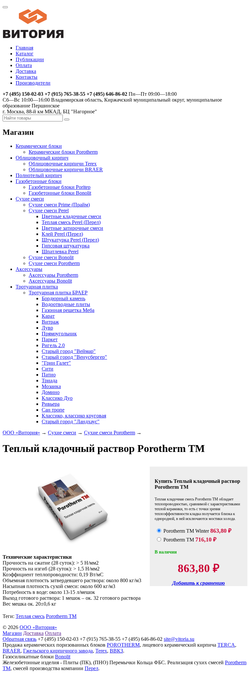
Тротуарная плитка (37, 286)
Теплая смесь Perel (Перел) (71, 222)
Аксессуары (29, 269)
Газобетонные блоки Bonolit (60, 193)
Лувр (47, 327)
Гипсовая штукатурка (66, 245)
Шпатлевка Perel (60, 251)
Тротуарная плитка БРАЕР (58, 292)
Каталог (25, 53)
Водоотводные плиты (66, 304)
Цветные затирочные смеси (72, 228)
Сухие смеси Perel (49, 210)
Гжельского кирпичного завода (58, 650)
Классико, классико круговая (74, 415)
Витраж (50, 322)
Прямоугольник (59, 333)
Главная (24, 47)
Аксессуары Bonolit (50, 281)
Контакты (26, 77)
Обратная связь (19, 639)
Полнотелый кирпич (39, 175)
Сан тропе (53, 410)
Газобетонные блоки (39, 181)
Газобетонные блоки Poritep (59, 187)
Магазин (12, 633)
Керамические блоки (39, 146)
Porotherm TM (61, 616)
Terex (101, 650)
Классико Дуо (57, 398)
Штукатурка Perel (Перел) (70, 240)
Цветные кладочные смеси (71, 216)
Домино (51, 392)
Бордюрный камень (63, 298)
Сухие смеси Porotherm (54, 263)
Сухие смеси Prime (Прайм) (59, 204)
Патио (49, 374)
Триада (49, 380)
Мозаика (51, 386)
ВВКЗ (116, 650)
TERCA (226, 645)
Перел (91, 668)
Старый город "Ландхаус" (71, 421)
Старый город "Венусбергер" (74, 357)
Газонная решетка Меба (68, 310)
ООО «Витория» (21, 432)
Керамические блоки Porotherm (63, 152)
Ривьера (51, 404)
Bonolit (62, 656)
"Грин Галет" (56, 363)
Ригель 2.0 (53, 345)
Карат (48, 316)
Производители (33, 83)
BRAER (12, 650)
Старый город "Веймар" (69, 351)
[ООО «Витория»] (33, 36)
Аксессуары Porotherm (53, 275)
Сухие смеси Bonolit (51, 257)
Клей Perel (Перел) (62, 234)
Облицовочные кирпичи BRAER (66, 169)
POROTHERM (123, 645)
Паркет (50, 339)
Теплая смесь (30, 616)
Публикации (30, 59)
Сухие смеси (30, 199)
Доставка (26, 71)
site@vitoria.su (179, 639)
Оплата (24, 65)
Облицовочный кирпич (42, 158)
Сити (47, 369)
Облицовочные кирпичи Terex (63, 163)
